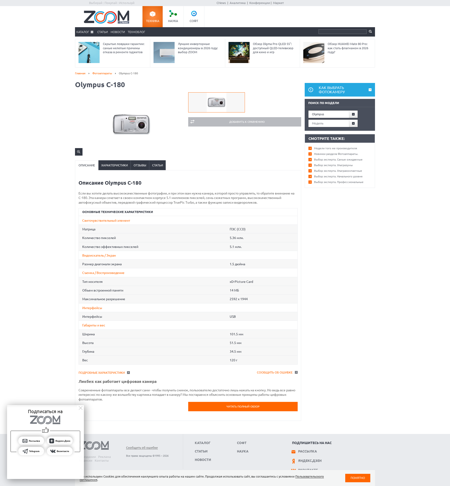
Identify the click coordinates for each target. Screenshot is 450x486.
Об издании (87, 456)
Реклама (104, 456)
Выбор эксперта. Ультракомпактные (338, 170)
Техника (152, 20)
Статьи (102, 32)
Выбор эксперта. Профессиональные (339, 181)
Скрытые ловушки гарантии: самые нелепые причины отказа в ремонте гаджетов (123, 48)
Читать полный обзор (242, 406)
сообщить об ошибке (274, 372)
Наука (173, 20)
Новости (118, 32)
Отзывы (140, 165)
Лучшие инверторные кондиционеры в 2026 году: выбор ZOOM (198, 48)
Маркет (278, 2)
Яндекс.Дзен (310, 461)
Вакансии (85, 460)
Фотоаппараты (102, 73)
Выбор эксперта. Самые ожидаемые (338, 159)
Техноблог (136, 32)
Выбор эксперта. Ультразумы (333, 165)
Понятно (358, 477)
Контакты (102, 460)
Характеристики (114, 165)
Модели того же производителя (335, 148)
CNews (221, 2)
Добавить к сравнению (247, 121)
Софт (194, 20)
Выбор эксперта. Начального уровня (338, 176)
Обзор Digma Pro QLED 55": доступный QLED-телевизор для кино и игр (273, 48)
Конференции (259, 2)
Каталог (82, 32)
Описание (87, 165)
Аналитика (238, 2)
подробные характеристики (102, 372)
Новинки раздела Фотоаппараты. (336, 153)
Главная (80, 73)
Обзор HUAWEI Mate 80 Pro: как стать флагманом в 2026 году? (348, 48)
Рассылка (307, 451)
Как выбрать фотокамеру (332, 90)
